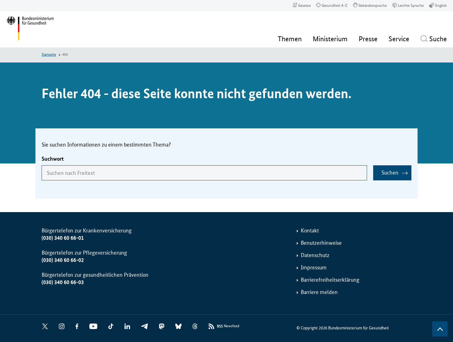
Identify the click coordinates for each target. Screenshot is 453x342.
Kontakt (310, 230)
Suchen (390, 173)
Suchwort (53, 158)
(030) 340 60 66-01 (63, 238)
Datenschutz (315, 255)
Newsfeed (228, 326)
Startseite (49, 55)
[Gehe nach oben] (439, 328)
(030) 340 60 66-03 (63, 282)
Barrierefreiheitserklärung (330, 280)
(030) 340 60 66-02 (63, 260)
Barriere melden (319, 292)
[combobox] (204, 172)
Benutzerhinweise (321, 243)
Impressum (314, 267)
